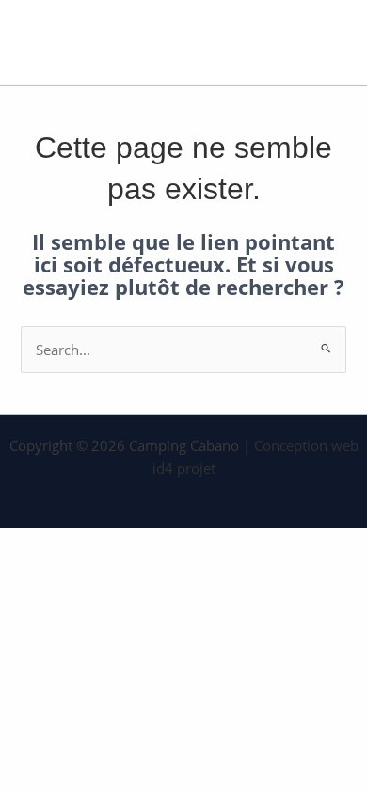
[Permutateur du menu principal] (326, 42)
